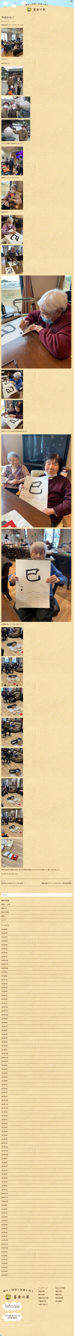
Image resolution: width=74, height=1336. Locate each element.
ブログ (13, 21)
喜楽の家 (41, 1291)
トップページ (43, 1288)
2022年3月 (4, 1135)
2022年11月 (4, 1104)
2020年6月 (4, 1217)
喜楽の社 (59, 1294)
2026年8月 (4, 929)
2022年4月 (4, 1131)
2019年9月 (4, 1252)
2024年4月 (4, 1038)
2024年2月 (4, 1046)
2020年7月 (4, 1213)
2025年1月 (4, 1003)
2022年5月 (4, 1127)
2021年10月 (4, 1154)
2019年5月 (4, 1267)
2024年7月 (4, 1026)
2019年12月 (4, 1240)
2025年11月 (4, 964)
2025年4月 (4, 991)
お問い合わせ (43, 1304)
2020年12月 (4, 1193)
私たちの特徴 (60, 1288)
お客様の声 (42, 1301)
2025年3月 (4, 995)
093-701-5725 (12, 1306)
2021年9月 (4, 1158)
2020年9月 (4, 1205)
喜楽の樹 (59, 1291)
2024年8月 (4, 1022)
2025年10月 (4, 968)
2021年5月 (4, 1174)
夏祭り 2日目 (5, 904)
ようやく (4, 920)
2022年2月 (4, 1139)
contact (12, 1317)
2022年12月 (4, 1100)
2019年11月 (4, 1244)
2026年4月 (4, 945)
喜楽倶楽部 (59, 1298)
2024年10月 (4, 1015)
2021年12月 (4, 1147)
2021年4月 (4, 1178)
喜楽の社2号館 (43, 1298)
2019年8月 (4, 1255)
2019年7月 (4, 1259)
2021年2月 (4, 1185)
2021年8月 (4, 1162)
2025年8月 (4, 976)
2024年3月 (4, 1042)
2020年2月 (4, 1232)
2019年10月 (4, 1248)
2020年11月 (4, 1197)
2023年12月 (4, 1053)
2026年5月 (4, 941)
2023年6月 (4, 1077)
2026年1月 (4, 956)
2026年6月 (4, 937)
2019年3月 (4, 1275)
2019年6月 (4, 1263)
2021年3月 (4, 1182)
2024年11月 (4, 1011)
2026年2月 (4, 952)
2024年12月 (4, 1007)
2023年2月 (4, 1092)
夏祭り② (4, 908)
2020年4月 (4, 1224)
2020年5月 (4, 1220)
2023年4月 (4, 1084)
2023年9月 (4, 1065)
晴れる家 (41, 1294)
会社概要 (59, 1301)
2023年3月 (4, 1088)
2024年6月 (4, 1030)
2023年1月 (4, 1096)
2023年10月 (4, 1061)
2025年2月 (4, 999)
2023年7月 (4, 1073)
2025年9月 (4, 972)
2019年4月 (4, 1271)
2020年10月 (4, 1201)
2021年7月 (4, 1166)
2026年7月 (4, 933)
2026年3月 (4, 949)
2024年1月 (4, 1050)
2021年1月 (4, 1189)
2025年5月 (4, 987)
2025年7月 (4, 980)
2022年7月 (4, 1119)
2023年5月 (4, 1081)
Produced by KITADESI (8, 1327)
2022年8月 (4, 1116)
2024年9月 (4, 1018)
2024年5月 (4, 1034)
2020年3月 (4, 1228)
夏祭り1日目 (5, 912)
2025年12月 (4, 960)
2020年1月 (4, 1236)
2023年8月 (4, 1069)
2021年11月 (4, 1151)
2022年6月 (4, 1123)
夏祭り (3, 916)
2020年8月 (4, 1209)
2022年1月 (4, 1143)
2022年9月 (4, 1112)
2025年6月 (4, 984)
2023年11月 (4, 1057)
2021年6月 (4, 1170)
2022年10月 (4, 1108)
